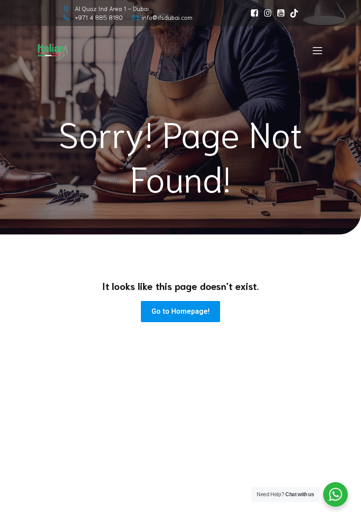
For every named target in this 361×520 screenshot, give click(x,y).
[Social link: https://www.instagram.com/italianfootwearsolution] (265, 13)
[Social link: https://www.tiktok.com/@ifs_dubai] (291, 13)
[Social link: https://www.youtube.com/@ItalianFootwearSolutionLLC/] (278, 13)
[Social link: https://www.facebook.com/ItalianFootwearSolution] (252, 13)
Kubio (293, 372)
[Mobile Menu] (317, 50)
